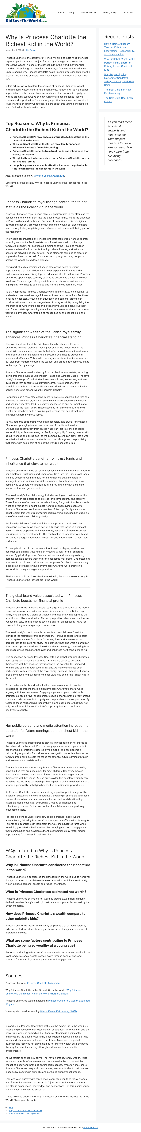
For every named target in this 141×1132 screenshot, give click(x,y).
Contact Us (127, 12)
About (61, 12)
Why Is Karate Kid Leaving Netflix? (24, 1113)
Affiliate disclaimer (88, 12)
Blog (71, 12)
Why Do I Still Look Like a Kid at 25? (25, 1110)
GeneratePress (90, 1127)
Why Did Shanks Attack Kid (49, 175)
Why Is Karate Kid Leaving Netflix (58, 1011)
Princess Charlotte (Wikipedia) (43, 983)
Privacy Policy (109, 12)
